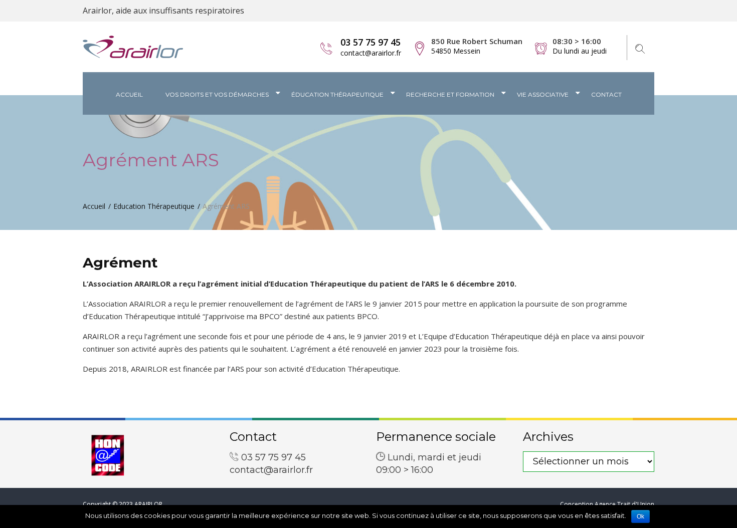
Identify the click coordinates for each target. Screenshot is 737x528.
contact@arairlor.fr (370, 53)
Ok (640, 516)
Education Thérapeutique (154, 206)
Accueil (129, 94)
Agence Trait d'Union (624, 504)
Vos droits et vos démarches (217, 94)
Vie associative (543, 94)
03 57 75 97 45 (370, 42)
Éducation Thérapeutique (337, 94)
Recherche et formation (450, 94)
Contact (606, 94)
